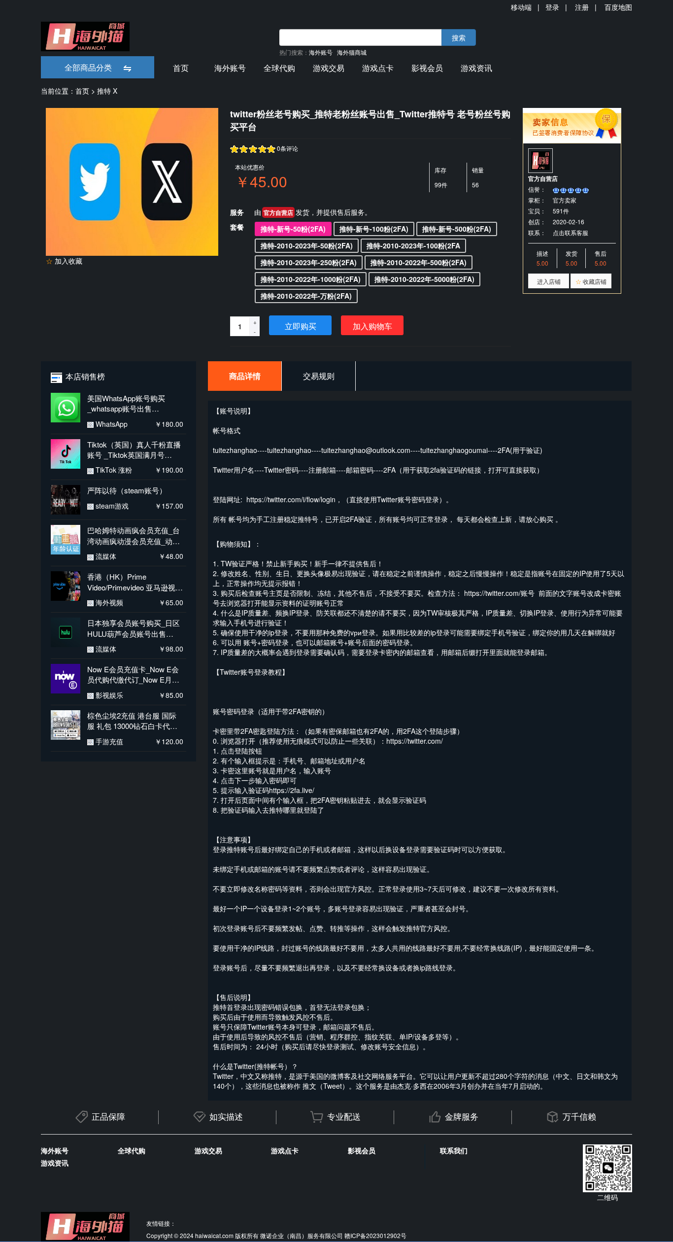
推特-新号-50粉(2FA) (293, 229)
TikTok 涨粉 (113, 470)
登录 (552, 7)
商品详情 (245, 375)
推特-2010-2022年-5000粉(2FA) (424, 279)
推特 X (107, 91)
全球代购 (279, 67)
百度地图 (618, 7)
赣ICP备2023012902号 (375, 1235)
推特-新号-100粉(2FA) (373, 229)
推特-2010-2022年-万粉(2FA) (306, 296)
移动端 (521, 7)
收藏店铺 (590, 281)
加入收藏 (64, 261)
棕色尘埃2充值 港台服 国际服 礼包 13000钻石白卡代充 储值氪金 (132, 720)
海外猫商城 (352, 52)
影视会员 (427, 67)
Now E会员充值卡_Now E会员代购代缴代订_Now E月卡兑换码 (133, 674)
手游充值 (108, 741)
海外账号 (321, 52)
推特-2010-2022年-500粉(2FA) (418, 262)
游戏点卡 (378, 67)
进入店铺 (549, 281)
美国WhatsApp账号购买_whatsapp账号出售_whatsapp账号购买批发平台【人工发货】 (134, 403)
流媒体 (105, 556)
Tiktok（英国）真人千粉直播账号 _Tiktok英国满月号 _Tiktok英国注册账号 (134, 449)
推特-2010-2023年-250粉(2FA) (309, 262)
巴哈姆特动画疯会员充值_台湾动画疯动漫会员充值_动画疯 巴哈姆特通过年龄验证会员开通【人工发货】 (133, 535)
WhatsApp (111, 424)
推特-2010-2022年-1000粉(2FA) (311, 279)
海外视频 (108, 602)
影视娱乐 (108, 695)
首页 (181, 67)
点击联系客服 (570, 232)
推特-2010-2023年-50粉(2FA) (307, 245)
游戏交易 (328, 67)
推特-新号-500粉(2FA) (456, 229)
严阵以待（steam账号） (127, 490)
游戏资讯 (476, 67)
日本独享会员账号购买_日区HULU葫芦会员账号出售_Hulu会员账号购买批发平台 (133, 628)
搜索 (459, 37)
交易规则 (319, 375)
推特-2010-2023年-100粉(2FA (413, 245)
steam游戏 (111, 506)
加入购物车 (372, 326)
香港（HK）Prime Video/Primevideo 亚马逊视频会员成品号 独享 (135, 581)
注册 (582, 7)
